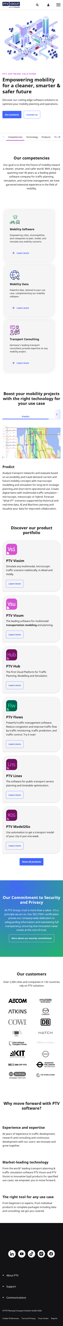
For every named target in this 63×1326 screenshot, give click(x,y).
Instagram (41, 1254)
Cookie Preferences (10, 1318)
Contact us (32, 114)
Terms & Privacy (28, 1318)
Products (46, 137)
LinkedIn (12, 1254)
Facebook (51, 1254)
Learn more (23, 253)
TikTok (31, 1254)
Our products (12, 114)
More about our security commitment (31, 938)
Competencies (15, 137)
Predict (25, 416)
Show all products (31, 861)
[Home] (11, 5)
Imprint (54, 1318)
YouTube (21, 1254)
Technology (32, 137)
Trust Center (43, 1318)
